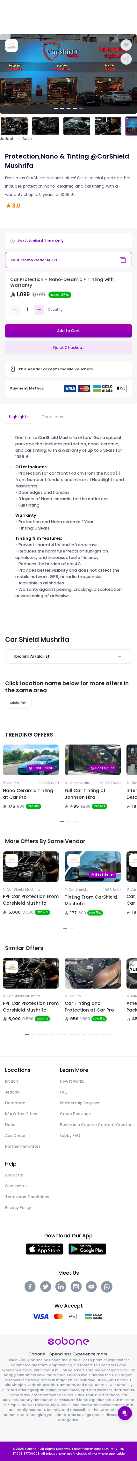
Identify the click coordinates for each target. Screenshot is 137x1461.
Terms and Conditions (27, 1196)
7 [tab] (65, 1034)
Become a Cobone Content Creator (95, 1124)
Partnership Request (80, 1103)
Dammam (15, 1103)
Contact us (16, 1186)
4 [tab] (75, 108)
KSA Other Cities (21, 1113)
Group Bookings (75, 1113)
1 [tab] (56, 108)
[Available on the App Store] (44, 1248)
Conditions (52, 416)
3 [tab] (68, 108)
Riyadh (11, 1081)
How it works (72, 1081)
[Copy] (122, 260)
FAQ (64, 1092)
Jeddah (7, 138)
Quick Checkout (68, 347)
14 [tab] (110, 1034)
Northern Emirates (23, 1146)
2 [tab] (62, 108)
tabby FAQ (70, 1135)
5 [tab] (81, 108)
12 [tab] (97, 1034)
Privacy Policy (18, 1207)
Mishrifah (18, 703)
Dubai (11, 1124)
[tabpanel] (68, 74)
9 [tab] (78, 1034)
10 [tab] (84, 1034)
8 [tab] (72, 1034)
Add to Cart (68, 330)
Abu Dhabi (15, 1135)
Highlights (19, 416)
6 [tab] (59, 1034)
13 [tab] (103, 1034)
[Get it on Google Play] (87, 1248)
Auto (27, 138)
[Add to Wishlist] (126, 45)
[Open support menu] (125, 1413)
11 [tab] (91, 1034)
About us (14, 1175)
